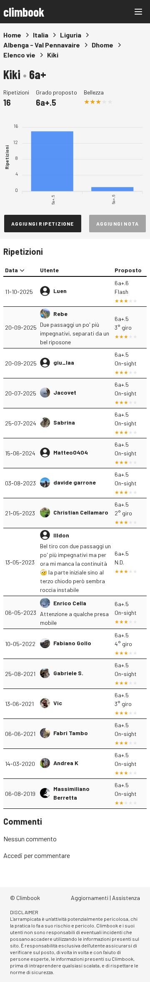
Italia (40, 35)
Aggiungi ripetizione (42, 223)
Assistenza (126, 897)
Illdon (61, 535)
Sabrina (64, 422)
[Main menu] (138, 11)
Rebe (60, 313)
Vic (57, 702)
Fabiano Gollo (72, 642)
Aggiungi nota (117, 223)
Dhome (102, 45)
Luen (60, 290)
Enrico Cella (69, 603)
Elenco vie (19, 55)
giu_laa (63, 362)
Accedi (12, 855)
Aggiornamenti (89, 897)
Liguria (70, 35)
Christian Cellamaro (80, 512)
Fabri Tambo (70, 732)
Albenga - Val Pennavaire (41, 45)
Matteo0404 (70, 452)
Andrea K (65, 762)
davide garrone (74, 482)
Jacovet (64, 392)
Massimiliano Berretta (71, 793)
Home (12, 35)
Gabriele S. (68, 672)
